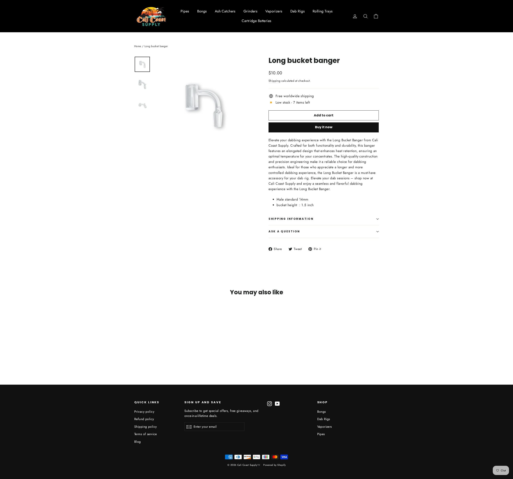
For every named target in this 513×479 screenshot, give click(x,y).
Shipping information (291, 219)
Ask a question (284, 231)
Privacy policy (144, 411)
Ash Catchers (225, 11)
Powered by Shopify (274, 465)
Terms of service (145, 434)
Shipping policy (145, 426)
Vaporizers (273, 11)
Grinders (250, 11)
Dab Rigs (297, 11)
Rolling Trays (323, 11)
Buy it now (323, 127)
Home (137, 46)
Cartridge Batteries (256, 20)
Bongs (202, 11)
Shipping (274, 81)
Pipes (185, 11)
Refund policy (144, 419)
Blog (137, 441)
